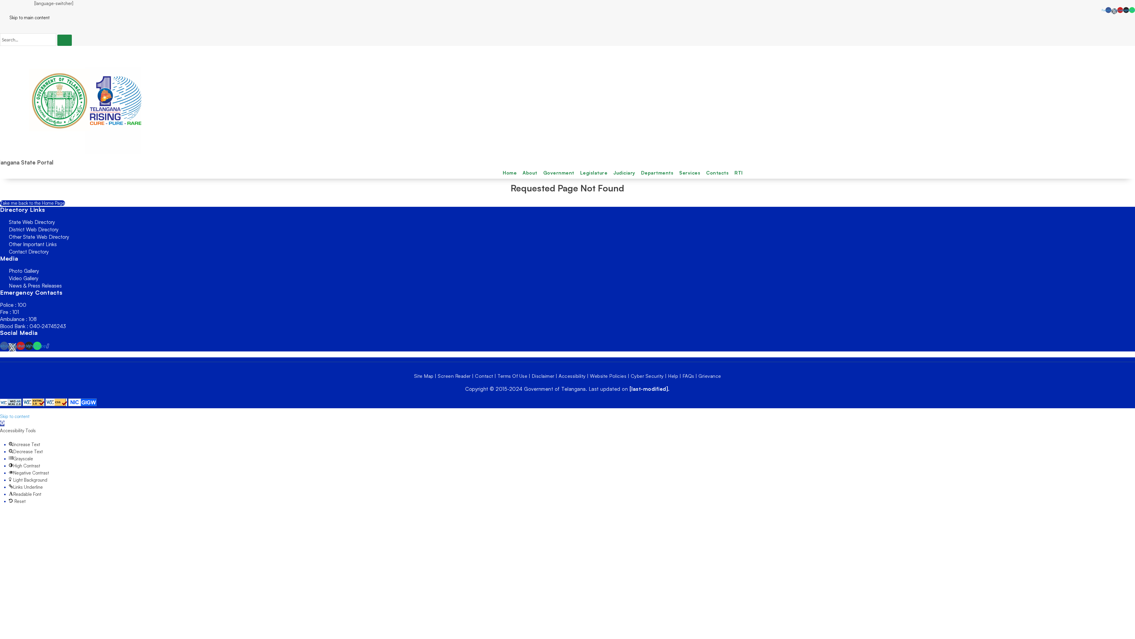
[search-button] (64, 40)
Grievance (709, 376)
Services (689, 173)
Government (558, 173)
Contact (484, 376)
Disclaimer (543, 376)
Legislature (594, 173)
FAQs (688, 376)
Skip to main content (25, 17)
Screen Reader (454, 376)
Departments (657, 173)
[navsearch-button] (2, 27)
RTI (738, 173)
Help (673, 376)
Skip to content (15, 416)
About (530, 173)
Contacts (717, 173)
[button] (2, 423)
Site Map (424, 376)
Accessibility (572, 376)
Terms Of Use (512, 376)
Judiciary (624, 173)
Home (510, 173)
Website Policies (608, 376)
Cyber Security (647, 376)
